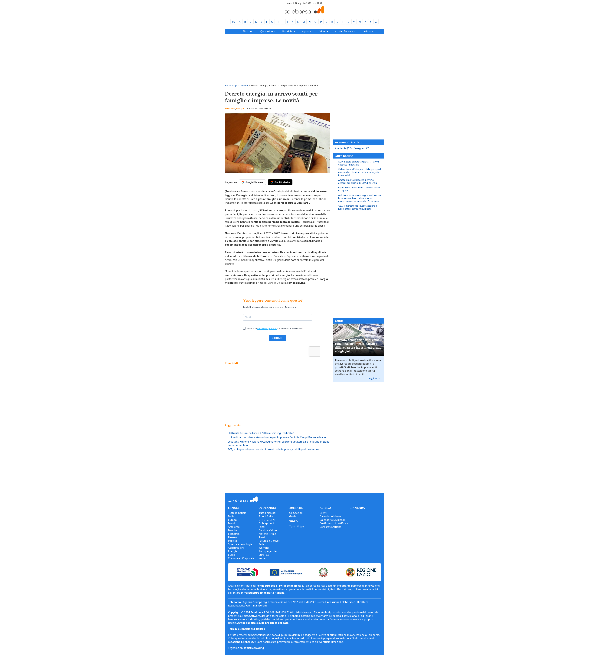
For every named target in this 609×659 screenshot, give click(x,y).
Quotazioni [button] (267, 31)
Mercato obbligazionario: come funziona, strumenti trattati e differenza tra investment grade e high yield (358, 345)
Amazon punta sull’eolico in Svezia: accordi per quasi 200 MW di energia (357, 181)
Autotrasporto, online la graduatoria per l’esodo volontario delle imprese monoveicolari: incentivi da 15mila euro (359, 198)
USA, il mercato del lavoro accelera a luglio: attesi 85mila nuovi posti (357, 207)
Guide (339, 321)
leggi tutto (374, 378)
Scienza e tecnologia (240, 544)
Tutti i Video (296, 526)
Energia (240, 108)
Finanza (232, 537)
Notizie (244, 85)
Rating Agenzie (268, 551)
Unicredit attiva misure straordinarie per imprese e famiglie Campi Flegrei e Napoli (277, 437)
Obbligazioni (266, 523)
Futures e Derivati (269, 541)
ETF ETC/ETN (267, 520)
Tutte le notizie (237, 513)
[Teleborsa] (304, 12)
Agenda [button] (306, 31)
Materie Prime (267, 534)
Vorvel (262, 558)
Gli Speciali (296, 513)
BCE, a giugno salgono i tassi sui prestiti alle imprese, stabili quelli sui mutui (273, 449)
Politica (232, 541)
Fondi (262, 527)
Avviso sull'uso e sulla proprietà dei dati (262, 623)
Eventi (323, 513)
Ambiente (343, 148)
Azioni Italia (266, 516)
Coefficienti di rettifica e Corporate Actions (334, 525)
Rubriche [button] (287, 31)
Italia (231, 516)
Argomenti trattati (348, 142)
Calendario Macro (330, 516)
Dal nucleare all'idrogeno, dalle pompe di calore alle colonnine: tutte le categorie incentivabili (359, 172)
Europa (232, 520)
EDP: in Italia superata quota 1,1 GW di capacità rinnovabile (358, 163)
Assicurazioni (236, 548)
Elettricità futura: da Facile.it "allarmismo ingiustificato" (261, 433)
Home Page (231, 85)
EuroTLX (264, 554)
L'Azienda (367, 31)
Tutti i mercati (267, 513)
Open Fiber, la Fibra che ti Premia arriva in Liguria (359, 189)
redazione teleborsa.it (341, 602)
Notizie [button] (247, 31)
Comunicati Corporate (241, 558)
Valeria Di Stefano (256, 605)
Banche (232, 530)
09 (233, 21)
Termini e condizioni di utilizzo (246, 629)
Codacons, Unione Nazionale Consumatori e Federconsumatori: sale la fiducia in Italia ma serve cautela (278, 443)
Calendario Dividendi (332, 520)
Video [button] (323, 31)
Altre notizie (344, 156)
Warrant (264, 548)
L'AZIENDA (357, 508)
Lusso (231, 554)
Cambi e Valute (268, 530)
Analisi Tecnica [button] (344, 31)
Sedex (262, 544)
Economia (230, 108)
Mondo (232, 523)
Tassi (262, 537)
